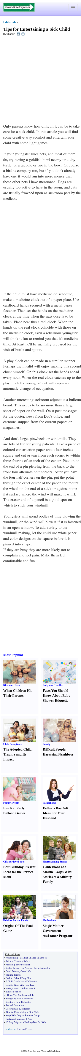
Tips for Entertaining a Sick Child (36, 29)
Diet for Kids (39, 1022)
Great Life (26, 971)
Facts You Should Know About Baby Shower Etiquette (56, 695)
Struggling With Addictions (19, 998)
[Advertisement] (40, 80)
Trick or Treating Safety (18, 961)
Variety (9, 988)
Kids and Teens (11, 685)
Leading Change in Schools (33, 957)
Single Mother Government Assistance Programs (58, 931)
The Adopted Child (17, 749)
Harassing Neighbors (58, 754)
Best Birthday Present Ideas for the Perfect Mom (19, 872)
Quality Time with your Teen (20, 985)
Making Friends (13, 974)
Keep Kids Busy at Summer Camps (23, 1015)
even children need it (24, 988)
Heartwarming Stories (55, 861)
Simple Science (13, 991)
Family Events (11, 802)
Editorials (9, 22)
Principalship (12, 957)
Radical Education (15, 1005)
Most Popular (13, 655)
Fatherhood (49, 802)
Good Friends (12, 971)
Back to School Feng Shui (19, 978)
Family (46, 744)
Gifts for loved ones (14, 861)
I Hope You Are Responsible (20, 995)
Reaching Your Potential (18, 964)
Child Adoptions (12, 744)
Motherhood (50, 920)
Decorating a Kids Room (18, 1008)
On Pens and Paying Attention (36, 968)
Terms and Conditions (50, 1051)
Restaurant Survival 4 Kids (19, 1019)
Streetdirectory (34, 1051)
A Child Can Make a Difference (21, 981)
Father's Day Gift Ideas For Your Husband (55, 813)
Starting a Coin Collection (18, 1002)
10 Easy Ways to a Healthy (19, 1022)
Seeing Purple (12, 968)
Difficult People (54, 749)
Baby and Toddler (53, 685)
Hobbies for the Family (16, 920)
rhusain (11, 34)
